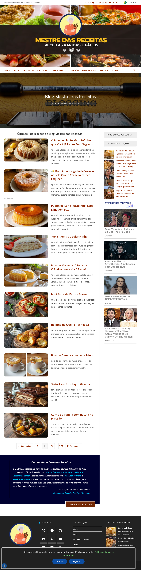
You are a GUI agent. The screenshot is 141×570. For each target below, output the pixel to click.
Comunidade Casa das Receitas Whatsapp (71, 493)
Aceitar (59, 561)
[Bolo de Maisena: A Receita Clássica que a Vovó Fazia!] (26, 284)
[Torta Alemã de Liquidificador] (26, 405)
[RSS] (60, 547)
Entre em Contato (81, 539)
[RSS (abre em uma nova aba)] (116, 2)
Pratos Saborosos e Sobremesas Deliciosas (63, 472)
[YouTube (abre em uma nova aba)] (110, 2)
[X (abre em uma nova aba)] (86, 2)
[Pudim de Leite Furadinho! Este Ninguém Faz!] (26, 225)
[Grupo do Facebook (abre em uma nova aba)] (93, 2)
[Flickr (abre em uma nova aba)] (106, 2)
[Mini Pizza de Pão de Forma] (26, 315)
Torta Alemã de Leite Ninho (69, 236)
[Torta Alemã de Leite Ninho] (26, 256)
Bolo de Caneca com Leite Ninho (72, 355)
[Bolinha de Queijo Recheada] (26, 346)
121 (61, 446)
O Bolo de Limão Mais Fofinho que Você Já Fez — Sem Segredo (72, 142)
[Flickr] (60, 539)
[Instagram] (60, 530)
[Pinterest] (52, 539)
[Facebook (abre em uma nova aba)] (89, 2)
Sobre (75, 544)
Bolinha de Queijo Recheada (70, 325)
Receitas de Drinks (21, 475)
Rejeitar (76, 561)
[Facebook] (52, 530)
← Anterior (25, 446)
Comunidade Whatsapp (80, 504)
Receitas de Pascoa (21, 479)
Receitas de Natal (73, 475)
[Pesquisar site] (134, 70)
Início (75, 529)
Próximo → (74, 446)
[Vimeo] (43, 547)
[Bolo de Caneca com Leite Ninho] (26, 374)
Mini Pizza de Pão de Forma (69, 294)
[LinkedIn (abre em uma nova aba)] (103, 2)
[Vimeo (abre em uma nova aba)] (113, 2)
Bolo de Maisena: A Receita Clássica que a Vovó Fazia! (69, 267)
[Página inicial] (52, 103)
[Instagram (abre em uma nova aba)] (99, 2)
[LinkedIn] (43, 539)
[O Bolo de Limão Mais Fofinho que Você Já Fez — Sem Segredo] (26, 159)
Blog (75, 534)
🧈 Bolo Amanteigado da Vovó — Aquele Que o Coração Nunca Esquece (72, 175)
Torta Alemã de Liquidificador (70, 384)
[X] (43, 530)
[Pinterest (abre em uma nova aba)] (96, 2)
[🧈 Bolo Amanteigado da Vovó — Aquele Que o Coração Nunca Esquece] (26, 190)
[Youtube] (52, 547)
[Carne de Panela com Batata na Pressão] (26, 436)
